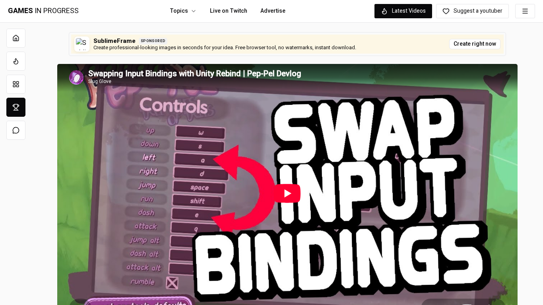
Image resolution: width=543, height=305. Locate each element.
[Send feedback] (15, 130)
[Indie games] (15, 84)
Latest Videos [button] (409, 11)
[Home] (15, 38)
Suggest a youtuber (478, 11)
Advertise (272, 11)
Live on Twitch (228, 11)
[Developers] (15, 107)
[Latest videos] (15, 61)
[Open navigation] (525, 11)
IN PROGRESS (43, 11)
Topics (179, 11)
